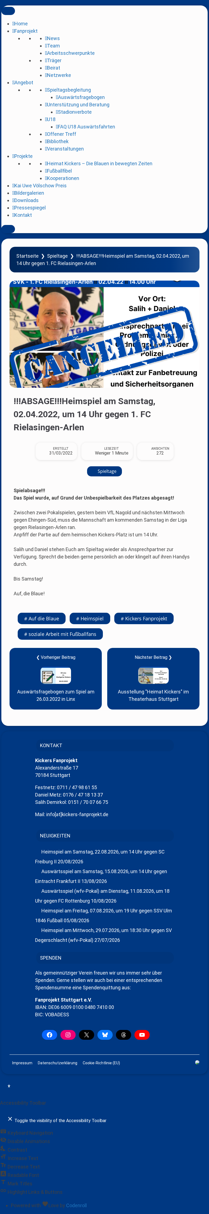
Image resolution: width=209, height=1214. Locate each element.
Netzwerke (59, 75)
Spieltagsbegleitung (69, 90)
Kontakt (23, 215)
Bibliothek (58, 141)
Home (21, 23)
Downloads (26, 200)
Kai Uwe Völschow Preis (40, 185)
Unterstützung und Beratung (78, 104)
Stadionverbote (75, 112)
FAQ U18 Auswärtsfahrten (86, 127)
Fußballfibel (59, 171)
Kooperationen (63, 178)
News (53, 38)
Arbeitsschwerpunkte (71, 53)
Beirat (53, 68)
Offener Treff (61, 134)
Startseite (27, 256)
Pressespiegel (30, 208)
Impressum (22, 1063)
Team (53, 46)
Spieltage (57, 256)
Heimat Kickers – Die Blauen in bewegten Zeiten (99, 163)
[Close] (8, 229)
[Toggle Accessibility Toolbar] (9, 1087)
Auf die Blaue (44, 618)
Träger (54, 60)
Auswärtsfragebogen (81, 97)
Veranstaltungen (65, 149)
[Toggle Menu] (8, 11)
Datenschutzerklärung (57, 1063)
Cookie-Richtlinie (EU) (101, 1063)
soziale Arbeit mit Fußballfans (62, 634)
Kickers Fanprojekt (146, 618)
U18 (51, 119)
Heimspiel (92, 618)
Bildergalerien (29, 193)
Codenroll (76, 1205)
